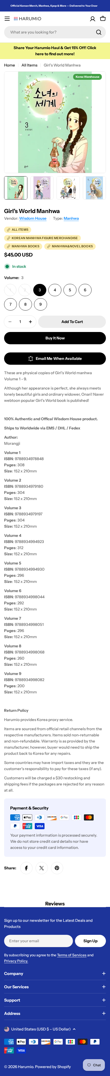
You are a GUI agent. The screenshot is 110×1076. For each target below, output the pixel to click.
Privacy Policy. (16, 961)
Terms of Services (71, 955)
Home (9, 65)
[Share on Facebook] (26, 868)
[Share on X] (42, 868)
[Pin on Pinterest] (57, 868)
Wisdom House (33, 218)
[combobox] (55, 32)
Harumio (25, 1066)
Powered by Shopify (53, 1066)
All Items (29, 65)
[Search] (99, 32)
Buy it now (55, 338)
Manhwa (71, 218)
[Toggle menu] (7, 19)
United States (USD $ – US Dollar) (41, 1029)
